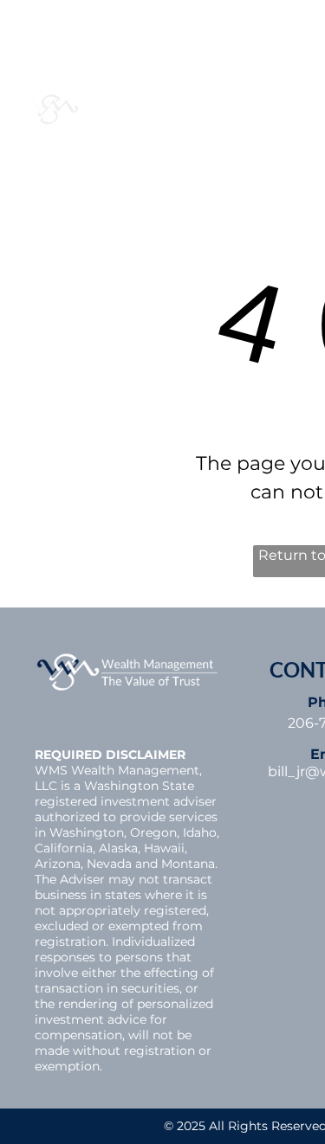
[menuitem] (260, 107)
